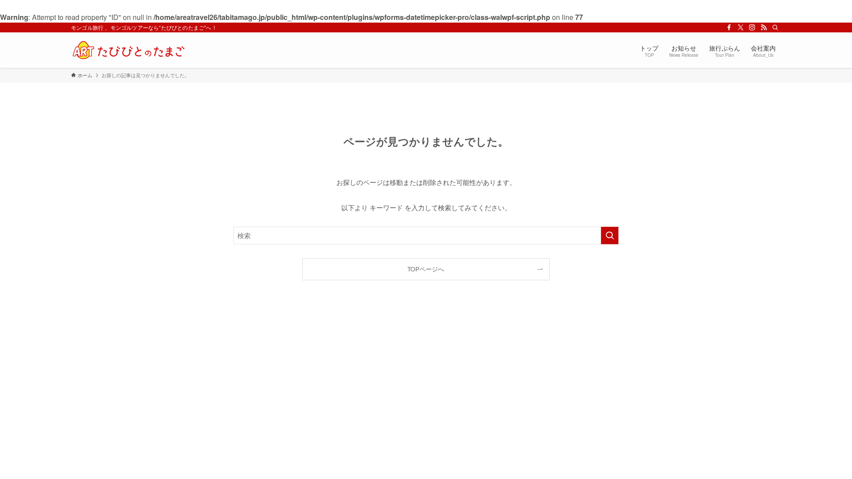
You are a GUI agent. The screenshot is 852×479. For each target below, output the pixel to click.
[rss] (763, 27)
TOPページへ (425, 269)
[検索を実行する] (610, 235)
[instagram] (752, 27)
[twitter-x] (740, 27)
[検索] (775, 27)
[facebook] (729, 27)
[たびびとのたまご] (128, 50)
